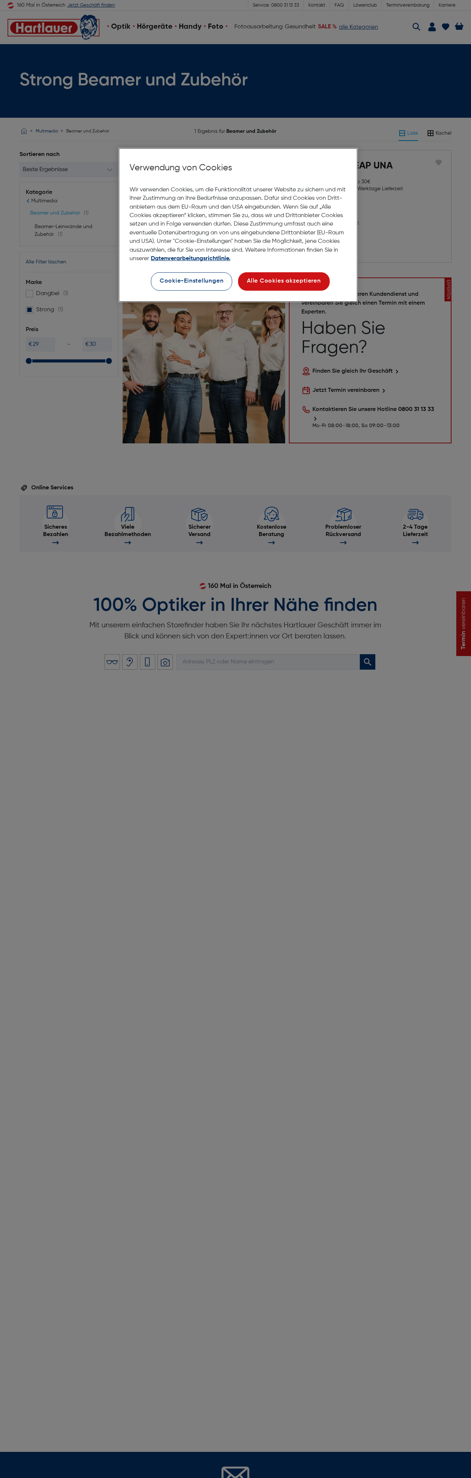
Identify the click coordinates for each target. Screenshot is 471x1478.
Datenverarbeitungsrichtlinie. (190, 259)
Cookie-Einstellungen (192, 281)
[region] (238, 225)
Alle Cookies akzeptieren (284, 281)
